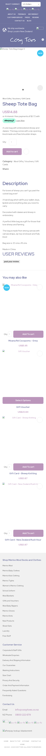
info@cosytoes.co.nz (27, 709)
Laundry (6, 631)
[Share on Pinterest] (21, 169)
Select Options (23, 400)
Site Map (25, 741)
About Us (12, 14)
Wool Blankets (8, 596)
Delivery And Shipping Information (16, 660)
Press (27, 17)
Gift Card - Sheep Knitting (23, 473)
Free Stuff (7, 636)
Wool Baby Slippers (10, 606)
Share (6, 169)
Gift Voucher (23, 407)
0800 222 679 (23, 714)
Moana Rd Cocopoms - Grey (23, 340)
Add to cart (12, 151)
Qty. (6, 334)
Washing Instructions (11, 670)
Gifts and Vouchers (11, 601)
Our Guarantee (9, 665)
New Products (8, 621)
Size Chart (7, 675)
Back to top (15, 741)
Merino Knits (8, 616)
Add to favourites (40, 287)
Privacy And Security (11, 680)
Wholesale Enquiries (11, 655)
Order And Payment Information (16, 685)
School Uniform (9, 591)
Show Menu (4, 40)
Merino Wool (8, 565)
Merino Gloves (9, 611)
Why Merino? (33, 14)
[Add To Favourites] (26, 151)
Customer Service (14, 17)
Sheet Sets (7, 626)
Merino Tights (8, 580)
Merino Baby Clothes (11, 570)
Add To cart (28, 334)
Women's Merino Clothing (13, 585)
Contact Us (20, 21)
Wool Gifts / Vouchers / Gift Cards (16, 98)
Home (6, 741)
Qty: (4, 142)
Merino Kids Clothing (11, 575)
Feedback (22, 14)
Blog (29, 21)
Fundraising (7, 695)
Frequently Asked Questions (14, 690)
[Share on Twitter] (14, 169)
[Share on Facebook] (10, 169)
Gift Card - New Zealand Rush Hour (23, 539)
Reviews (35, 17)
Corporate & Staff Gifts (12, 650)
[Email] (18, 169)
